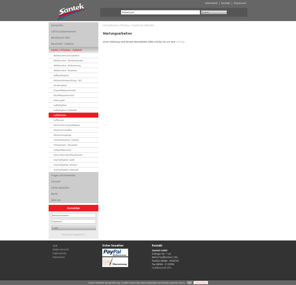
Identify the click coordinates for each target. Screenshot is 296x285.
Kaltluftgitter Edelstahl (65, 110)
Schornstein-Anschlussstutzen (68, 155)
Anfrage (180, 41)
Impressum (240, 3)
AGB (55, 245)
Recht (54, 194)
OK (189, 282)
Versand (55, 181)
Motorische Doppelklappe (67, 125)
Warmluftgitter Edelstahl (66, 170)
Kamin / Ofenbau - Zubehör (66, 50)
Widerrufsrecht (61, 249)
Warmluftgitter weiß (64, 160)
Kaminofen (57, 25)
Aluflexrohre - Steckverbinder (68, 60)
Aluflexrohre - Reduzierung (67, 65)
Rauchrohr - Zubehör (62, 43)
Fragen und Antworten (63, 175)
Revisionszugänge (62, 135)
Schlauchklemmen (62, 150)
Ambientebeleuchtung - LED (68, 80)
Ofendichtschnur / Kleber (66, 140)
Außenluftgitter (61, 75)
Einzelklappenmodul (64, 95)
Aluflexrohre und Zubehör (66, 55)
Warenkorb (211, 3)
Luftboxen (59, 120)
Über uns (56, 200)
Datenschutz (201, 282)
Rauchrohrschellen (63, 130)
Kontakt (225, 3)
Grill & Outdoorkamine (63, 31)
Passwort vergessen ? (73, 234)
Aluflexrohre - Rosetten (65, 70)
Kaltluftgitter (60, 105)
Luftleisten (60, 115)
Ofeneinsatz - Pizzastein (65, 145)
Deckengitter (60, 85)
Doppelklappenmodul (65, 90)
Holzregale (59, 100)
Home (106, 25)
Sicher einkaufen (60, 187)
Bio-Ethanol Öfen (60, 37)
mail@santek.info (161, 267)
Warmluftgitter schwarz (65, 165)
